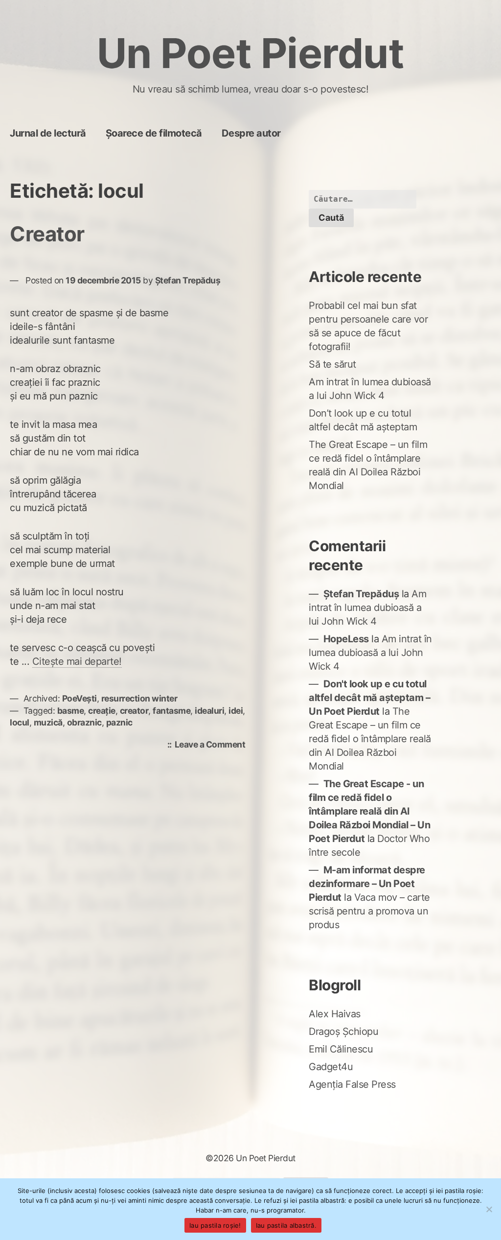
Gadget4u (331, 1067)
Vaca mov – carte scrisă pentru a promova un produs (369, 911)
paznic (119, 722)
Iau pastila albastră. (286, 1225)
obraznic (84, 722)
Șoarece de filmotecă (154, 133)
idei (235, 710)
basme (70, 710)
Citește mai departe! (77, 661)
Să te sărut (332, 364)
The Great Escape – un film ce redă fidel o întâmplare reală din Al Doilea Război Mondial (370, 738)
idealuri (209, 710)
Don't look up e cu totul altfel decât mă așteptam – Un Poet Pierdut (369, 697)
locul (19, 722)
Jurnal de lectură (48, 133)
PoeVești (79, 698)
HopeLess (346, 639)
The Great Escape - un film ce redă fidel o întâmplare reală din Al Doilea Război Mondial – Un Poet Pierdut (369, 811)
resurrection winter (139, 698)
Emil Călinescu (341, 1049)
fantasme (171, 710)
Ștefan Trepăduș (188, 280)
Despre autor (251, 133)
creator (134, 710)
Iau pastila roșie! (215, 1225)
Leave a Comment (212, 745)
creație (101, 710)
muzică (48, 722)
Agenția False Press (352, 1084)
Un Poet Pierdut (251, 53)
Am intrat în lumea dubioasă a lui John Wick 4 (367, 607)
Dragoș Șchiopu (343, 1031)
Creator (47, 233)
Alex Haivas (335, 1014)
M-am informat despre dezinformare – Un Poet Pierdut (367, 883)
